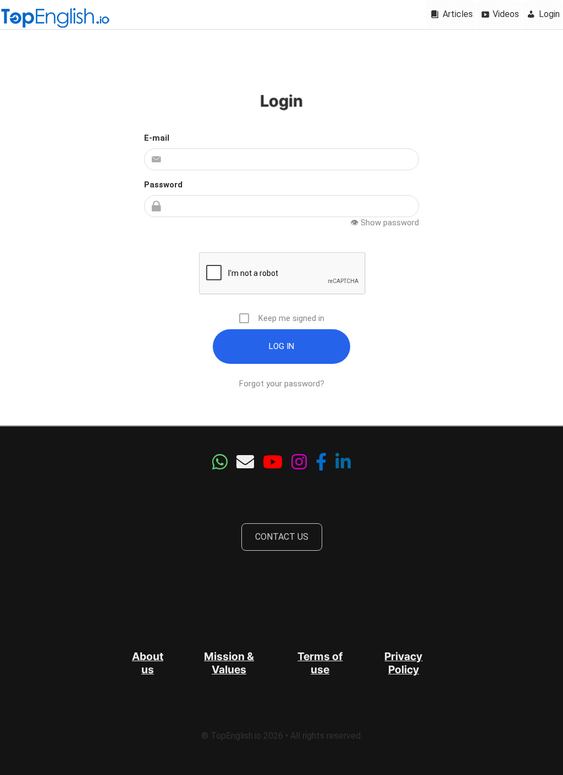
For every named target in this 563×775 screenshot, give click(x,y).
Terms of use (320, 663)
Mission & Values (229, 663)
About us (147, 663)
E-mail (156, 138)
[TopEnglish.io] (55, 19)
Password (163, 185)
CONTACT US (281, 537)
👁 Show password (384, 223)
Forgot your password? (281, 384)
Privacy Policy (403, 663)
